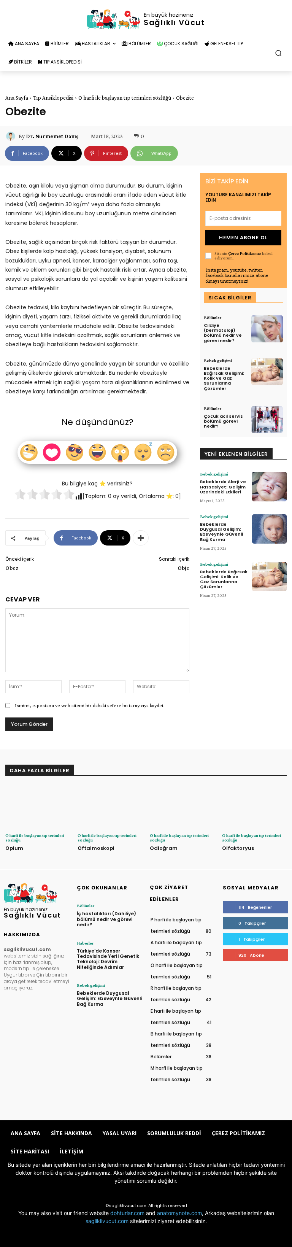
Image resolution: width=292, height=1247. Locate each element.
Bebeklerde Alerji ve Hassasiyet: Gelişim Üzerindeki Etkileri (223, 487)
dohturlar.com (127, 1213)
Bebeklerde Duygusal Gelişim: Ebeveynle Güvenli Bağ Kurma (221, 531)
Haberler (85, 943)
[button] (278, 53)
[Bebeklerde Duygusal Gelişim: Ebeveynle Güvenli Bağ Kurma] (269, 529)
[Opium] (37, 807)
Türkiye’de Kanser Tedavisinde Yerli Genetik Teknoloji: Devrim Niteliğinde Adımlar (108, 959)
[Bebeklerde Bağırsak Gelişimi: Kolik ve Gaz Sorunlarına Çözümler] (267, 371)
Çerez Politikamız (244, 253)
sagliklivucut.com (107, 1221)
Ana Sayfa (16, 98)
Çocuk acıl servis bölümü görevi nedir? (223, 421)
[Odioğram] (182, 807)
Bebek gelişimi (218, 360)
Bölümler (212, 317)
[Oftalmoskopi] (110, 807)
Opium (14, 848)
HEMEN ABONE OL (243, 237)
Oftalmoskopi (96, 848)
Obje (183, 568)
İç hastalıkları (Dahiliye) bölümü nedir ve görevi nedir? (106, 919)
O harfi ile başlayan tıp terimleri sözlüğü (124, 98)
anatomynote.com (179, 1213)
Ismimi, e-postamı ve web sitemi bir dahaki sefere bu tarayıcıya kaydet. (90, 705)
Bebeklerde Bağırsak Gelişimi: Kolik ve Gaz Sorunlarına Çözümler (224, 378)
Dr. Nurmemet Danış (52, 136)
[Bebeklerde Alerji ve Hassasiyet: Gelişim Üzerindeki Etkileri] (269, 486)
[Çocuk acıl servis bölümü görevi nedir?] (267, 419)
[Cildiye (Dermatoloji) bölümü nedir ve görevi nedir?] (267, 328)
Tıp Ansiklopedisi (53, 98)
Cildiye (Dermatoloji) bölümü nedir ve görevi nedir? (223, 333)
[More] (141, 538)
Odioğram (164, 848)
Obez (11, 568)
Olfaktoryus (238, 848)
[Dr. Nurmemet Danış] (12, 136)
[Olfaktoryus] (254, 807)
